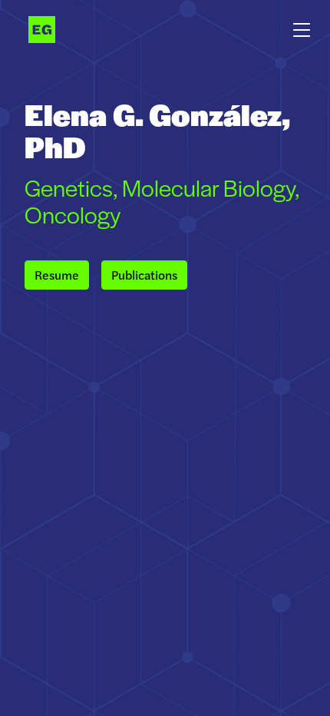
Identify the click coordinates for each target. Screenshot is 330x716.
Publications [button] (144, 274)
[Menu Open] (301, 24)
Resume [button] (57, 274)
